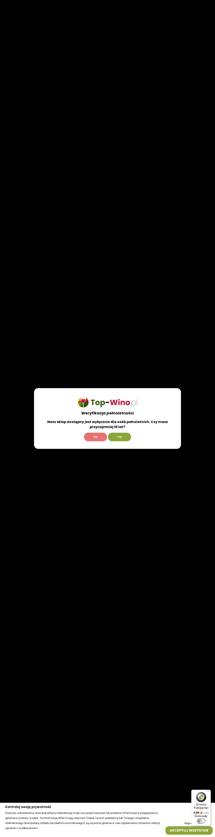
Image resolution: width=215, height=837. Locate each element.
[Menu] (208, 792)
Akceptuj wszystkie (189, 830)
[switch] (201, 821)
